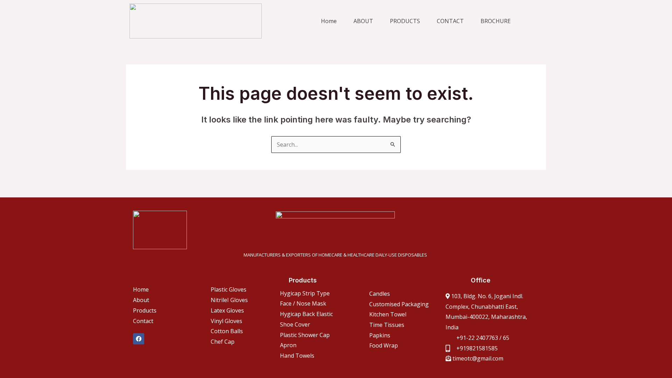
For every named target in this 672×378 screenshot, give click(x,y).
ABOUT (363, 21)
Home (329, 21)
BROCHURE (496, 21)
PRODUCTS (405, 21)
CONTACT (450, 21)
